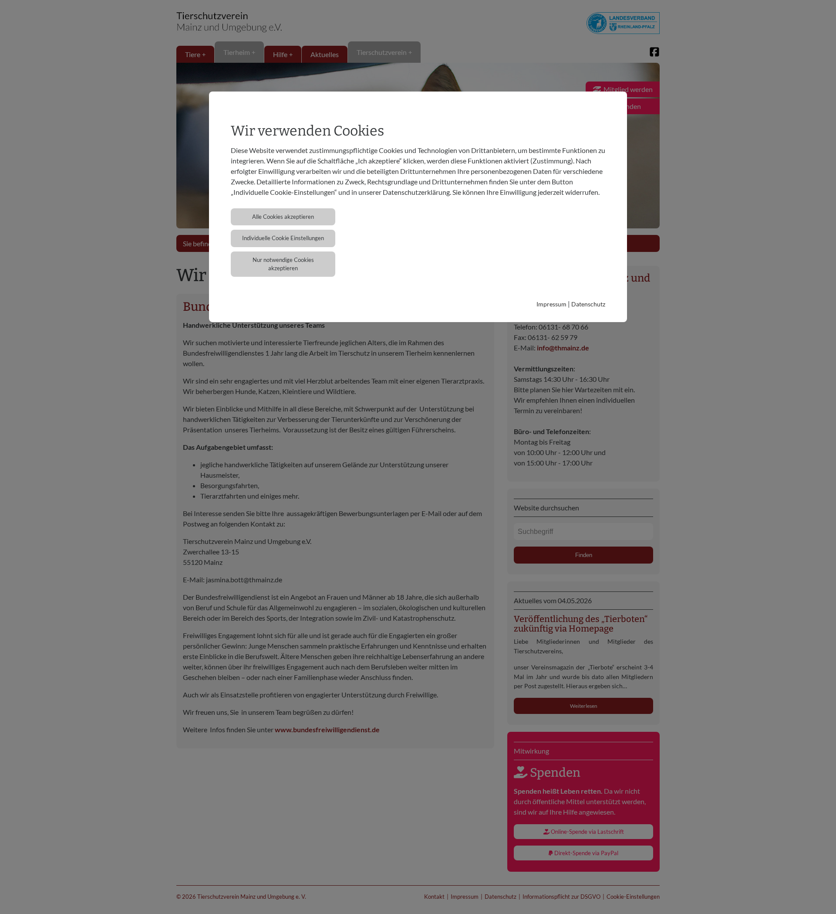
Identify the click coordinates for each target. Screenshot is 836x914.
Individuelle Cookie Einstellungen (283, 237)
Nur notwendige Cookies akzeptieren (283, 264)
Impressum (551, 304)
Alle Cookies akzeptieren (283, 216)
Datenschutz (588, 304)
